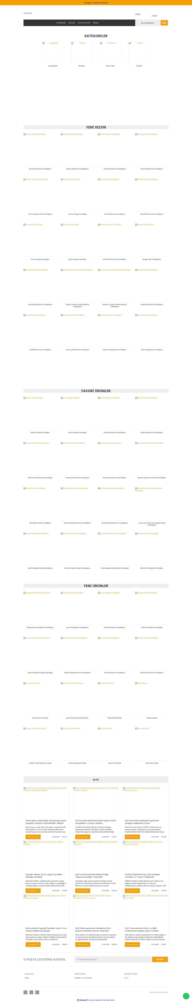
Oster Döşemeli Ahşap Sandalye (40, 672)
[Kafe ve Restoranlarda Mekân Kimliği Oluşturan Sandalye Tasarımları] (96, 856)
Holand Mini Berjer (114, 718)
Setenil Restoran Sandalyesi (152, 304)
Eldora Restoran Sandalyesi (152, 432)
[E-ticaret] (95, 1000)
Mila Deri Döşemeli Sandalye (152, 568)
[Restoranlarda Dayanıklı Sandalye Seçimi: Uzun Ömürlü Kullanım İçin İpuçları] (46, 910)
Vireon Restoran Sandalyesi (115, 169)
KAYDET (160, 959)
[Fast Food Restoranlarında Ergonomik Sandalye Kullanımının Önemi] (145, 802)
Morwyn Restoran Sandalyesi (114, 477)
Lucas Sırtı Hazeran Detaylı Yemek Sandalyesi (151, 524)
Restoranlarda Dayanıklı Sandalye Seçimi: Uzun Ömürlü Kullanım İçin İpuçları (46, 929)
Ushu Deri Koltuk (114, 763)
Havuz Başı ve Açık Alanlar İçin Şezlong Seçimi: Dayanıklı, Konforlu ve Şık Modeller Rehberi (46, 821)
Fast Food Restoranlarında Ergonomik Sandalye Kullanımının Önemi (142, 821)
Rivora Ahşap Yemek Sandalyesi (77, 568)
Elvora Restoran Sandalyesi (115, 432)
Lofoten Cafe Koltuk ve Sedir (40, 763)
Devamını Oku (33, 837)
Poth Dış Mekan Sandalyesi (114, 627)
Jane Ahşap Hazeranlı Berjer (77, 718)
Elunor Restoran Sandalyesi (152, 169)
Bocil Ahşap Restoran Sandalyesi (115, 523)
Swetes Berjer (151, 718)
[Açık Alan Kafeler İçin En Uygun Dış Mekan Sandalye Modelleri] (46, 856)
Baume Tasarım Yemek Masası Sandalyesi (115, 305)
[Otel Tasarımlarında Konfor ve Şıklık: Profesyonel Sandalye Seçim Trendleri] (145, 910)
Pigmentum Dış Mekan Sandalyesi (40, 627)
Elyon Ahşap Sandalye (77, 259)
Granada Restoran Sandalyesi (40, 304)
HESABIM (154, 16)
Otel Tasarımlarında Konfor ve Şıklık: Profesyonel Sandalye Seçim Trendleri (142, 929)
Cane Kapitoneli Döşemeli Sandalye (115, 568)
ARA (164, 22)
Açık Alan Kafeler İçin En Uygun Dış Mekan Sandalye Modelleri (44, 875)
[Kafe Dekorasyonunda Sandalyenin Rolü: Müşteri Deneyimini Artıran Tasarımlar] (96, 910)
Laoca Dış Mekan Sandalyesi (77, 627)
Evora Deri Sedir (152, 763)
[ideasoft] (82, 1000)
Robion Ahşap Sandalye (40, 432)
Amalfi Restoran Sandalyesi (40, 349)
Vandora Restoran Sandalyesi (77, 477)
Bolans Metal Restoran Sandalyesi (77, 523)
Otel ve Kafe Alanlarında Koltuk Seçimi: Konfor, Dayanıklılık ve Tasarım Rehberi (96, 821)
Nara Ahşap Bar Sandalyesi (152, 349)
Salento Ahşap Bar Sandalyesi (115, 349)
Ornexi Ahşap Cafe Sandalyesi (40, 214)
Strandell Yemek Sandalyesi (40, 523)
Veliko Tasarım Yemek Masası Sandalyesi (77, 305)
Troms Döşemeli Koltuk (77, 763)
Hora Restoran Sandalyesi (114, 214)
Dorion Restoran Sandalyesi (40, 169)
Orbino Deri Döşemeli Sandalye (40, 477)
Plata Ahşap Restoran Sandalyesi (77, 672)
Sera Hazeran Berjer (40, 718)
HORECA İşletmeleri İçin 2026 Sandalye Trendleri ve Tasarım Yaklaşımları (142, 875)
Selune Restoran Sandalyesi (77, 169)
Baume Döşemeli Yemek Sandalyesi (152, 477)
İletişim (95, 23)
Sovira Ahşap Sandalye (77, 432)
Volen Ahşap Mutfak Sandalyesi (40, 568)
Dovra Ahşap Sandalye (40, 259)
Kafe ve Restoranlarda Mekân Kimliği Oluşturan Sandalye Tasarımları (91, 875)
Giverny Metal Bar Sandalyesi (77, 349)
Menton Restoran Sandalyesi (114, 259)
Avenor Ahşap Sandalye (77, 214)
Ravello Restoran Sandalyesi (151, 214)
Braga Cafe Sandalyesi (152, 259)
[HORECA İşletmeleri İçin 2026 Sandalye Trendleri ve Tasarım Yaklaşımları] (145, 856)
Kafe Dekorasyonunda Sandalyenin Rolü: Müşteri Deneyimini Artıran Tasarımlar (93, 929)
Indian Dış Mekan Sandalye (152, 627)
